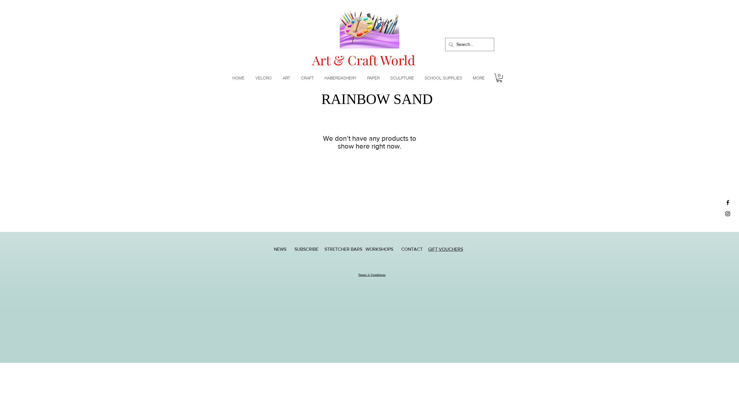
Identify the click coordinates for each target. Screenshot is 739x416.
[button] (287, 78)
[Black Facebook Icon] (728, 202)
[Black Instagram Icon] (728, 214)
